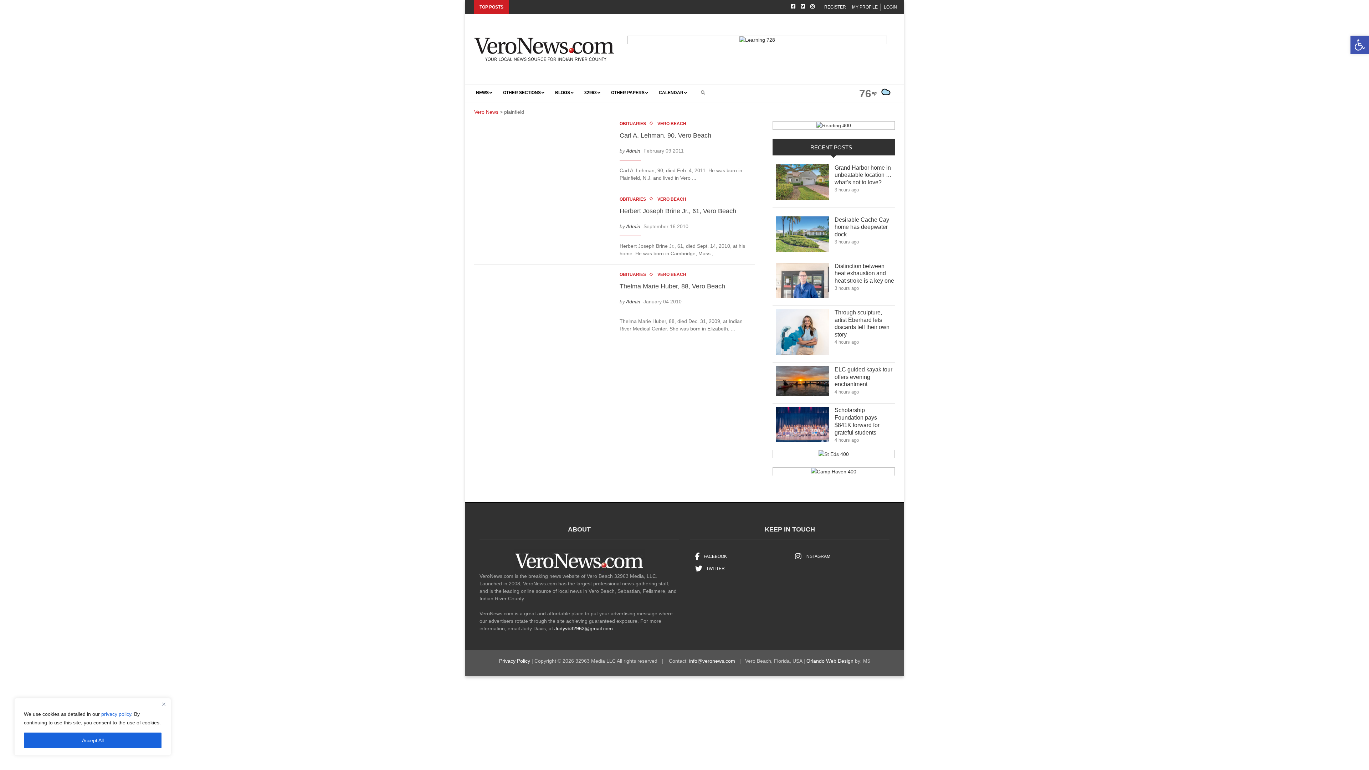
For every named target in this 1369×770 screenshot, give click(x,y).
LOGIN (890, 7)
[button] (1359, 45)
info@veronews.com (712, 661)
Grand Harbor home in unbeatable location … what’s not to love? (863, 175)
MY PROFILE (865, 7)
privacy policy (116, 714)
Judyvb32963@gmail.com (583, 628)
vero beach (671, 123)
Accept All (93, 740)
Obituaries (633, 123)
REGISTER (835, 7)
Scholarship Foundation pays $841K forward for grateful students (861, 421)
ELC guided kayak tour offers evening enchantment (863, 376)
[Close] (163, 704)
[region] (92, 727)
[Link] (802, 184)
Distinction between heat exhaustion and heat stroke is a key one (864, 273)
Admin (633, 151)
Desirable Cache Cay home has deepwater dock (862, 227)
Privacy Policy (514, 661)
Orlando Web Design (829, 661)
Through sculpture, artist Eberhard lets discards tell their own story (862, 323)
